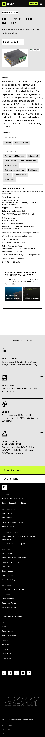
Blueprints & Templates (12, 616)
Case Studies (7, 631)
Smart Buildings (9, 580)
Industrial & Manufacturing (14, 558)
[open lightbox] (15, 58)
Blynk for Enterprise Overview (15, 589)
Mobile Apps (7, 513)
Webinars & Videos (9, 635)
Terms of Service (7, 725)
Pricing (5, 649)
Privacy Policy (6, 729)
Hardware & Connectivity (12, 522)
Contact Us (6, 654)
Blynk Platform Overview (12, 498)
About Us (5, 645)
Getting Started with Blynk (14, 503)
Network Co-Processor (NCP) (14, 544)
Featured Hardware (9, 612)
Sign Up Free (7, 658)
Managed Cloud (8, 527)
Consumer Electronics (11, 562)
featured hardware (10, 12)
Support (4, 733)
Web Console (7, 518)
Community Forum (9, 603)
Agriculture (7, 553)
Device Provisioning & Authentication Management (18, 538)
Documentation (8, 599)
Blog (4, 627)
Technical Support (9, 607)
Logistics (6, 567)
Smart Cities (7, 571)
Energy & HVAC (8, 575)
